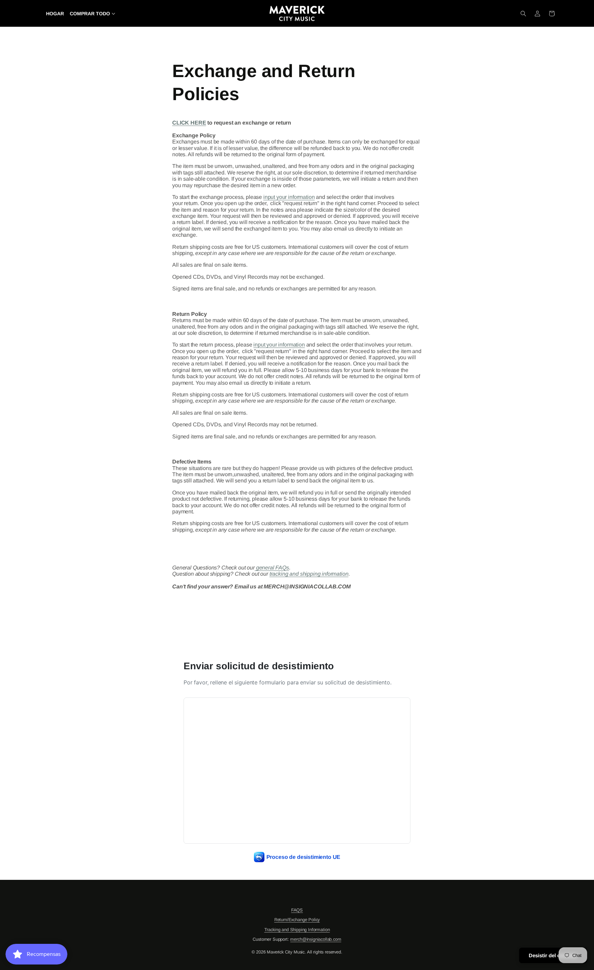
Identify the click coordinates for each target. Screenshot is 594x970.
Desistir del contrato (553, 955)
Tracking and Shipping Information (297, 929)
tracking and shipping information (309, 574)
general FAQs (272, 568)
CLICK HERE (189, 123)
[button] (523, 13)
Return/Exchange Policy (297, 919)
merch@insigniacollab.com (315, 939)
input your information (289, 197)
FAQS (297, 910)
